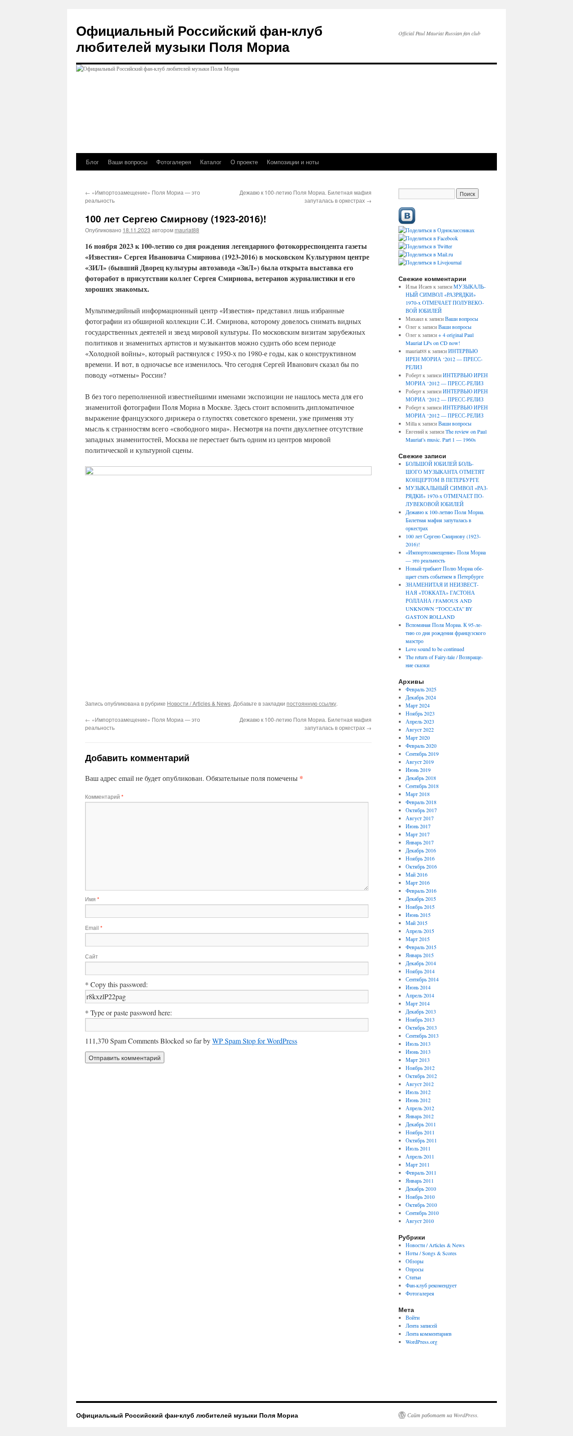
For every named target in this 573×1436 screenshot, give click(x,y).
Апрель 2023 (420, 721)
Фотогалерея (173, 162)
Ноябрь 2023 (420, 713)
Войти (412, 1317)
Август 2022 (420, 729)
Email (94, 927)
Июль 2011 (418, 1148)
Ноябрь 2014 (420, 971)
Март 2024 (418, 705)
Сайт (91, 956)
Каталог (211, 162)
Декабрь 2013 (421, 1011)
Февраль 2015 (421, 946)
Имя (92, 899)
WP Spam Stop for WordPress (254, 1040)
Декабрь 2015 (421, 898)
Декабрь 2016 (421, 850)
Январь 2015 (420, 955)
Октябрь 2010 (421, 1204)
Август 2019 (420, 761)
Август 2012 (420, 1083)
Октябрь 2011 (421, 1140)
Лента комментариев (429, 1333)
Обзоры (414, 1261)
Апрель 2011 (420, 1156)
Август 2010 (420, 1220)
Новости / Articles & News (199, 703)
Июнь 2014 (418, 987)
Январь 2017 (420, 842)
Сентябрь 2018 (422, 785)
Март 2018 (418, 793)
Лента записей (421, 1325)
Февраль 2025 (421, 689)
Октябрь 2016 (421, 866)
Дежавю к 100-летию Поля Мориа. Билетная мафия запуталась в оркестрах (305, 196)
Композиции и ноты (293, 162)
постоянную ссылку (311, 703)
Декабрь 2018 (421, 777)
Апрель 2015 (420, 930)
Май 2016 (417, 874)
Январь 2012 (420, 1116)
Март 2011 (418, 1164)
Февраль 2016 (421, 890)
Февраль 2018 (421, 801)
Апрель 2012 (420, 1108)
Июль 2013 (418, 1043)
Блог (92, 162)
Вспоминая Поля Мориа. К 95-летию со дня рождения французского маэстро (446, 632)
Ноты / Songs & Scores (431, 1253)
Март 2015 (418, 938)
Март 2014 (418, 1003)
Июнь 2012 (418, 1100)
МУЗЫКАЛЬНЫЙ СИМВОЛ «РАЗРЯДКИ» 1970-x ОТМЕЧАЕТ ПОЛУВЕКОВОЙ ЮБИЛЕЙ (447, 495)
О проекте (244, 162)
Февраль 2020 (421, 745)
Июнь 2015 (418, 914)
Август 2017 (420, 818)
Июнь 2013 (418, 1051)
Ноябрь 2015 (420, 906)
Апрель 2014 (420, 995)
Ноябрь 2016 (420, 858)
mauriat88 (187, 230)
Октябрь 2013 (421, 1027)
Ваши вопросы (127, 162)
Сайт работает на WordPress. (443, 1415)
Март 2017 (418, 834)
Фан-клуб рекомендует (431, 1285)
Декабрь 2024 (421, 697)
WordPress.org (421, 1341)
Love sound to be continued (435, 648)
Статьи (413, 1277)
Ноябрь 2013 (420, 1019)
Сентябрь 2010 (422, 1212)
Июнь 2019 (418, 769)
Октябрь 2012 (421, 1075)
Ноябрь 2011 (420, 1132)
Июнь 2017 (418, 826)
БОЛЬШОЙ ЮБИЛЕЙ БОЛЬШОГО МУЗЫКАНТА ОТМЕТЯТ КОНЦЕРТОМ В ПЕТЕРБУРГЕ (445, 471)
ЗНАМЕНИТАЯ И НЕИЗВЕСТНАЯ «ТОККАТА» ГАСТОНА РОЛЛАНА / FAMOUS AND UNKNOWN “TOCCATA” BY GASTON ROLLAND (442, 600)
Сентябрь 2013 (422, 1035)
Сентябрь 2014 (422, 979)
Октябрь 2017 (421, 810)
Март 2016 (418, 882)
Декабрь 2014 (421, 963)
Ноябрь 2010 (420, 1196)
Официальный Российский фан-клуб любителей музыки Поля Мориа (199, 38)
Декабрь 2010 (421, 1188)
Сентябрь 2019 (422, 753)
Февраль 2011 (421, 1172)
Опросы (414, 1269)
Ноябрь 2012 (420, 1067)
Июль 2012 (418, 1091)
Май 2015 (417, 922)
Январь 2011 (420, 1180)
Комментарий (104, 796)
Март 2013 (418, 1059)
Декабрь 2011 (421, 1124)
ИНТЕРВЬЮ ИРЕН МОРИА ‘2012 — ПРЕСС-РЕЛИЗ (444, 359)
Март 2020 (418, 737)
